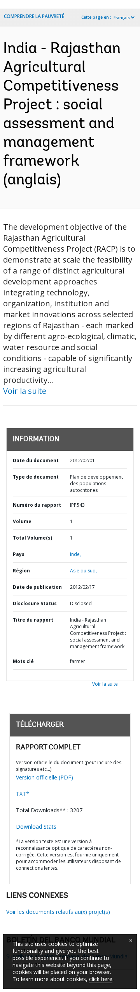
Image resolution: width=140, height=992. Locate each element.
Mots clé (23, 661)
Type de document (36, 477)
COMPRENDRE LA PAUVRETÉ (34, 16)
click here (100, 979)
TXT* (22, 793)
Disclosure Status (35, 603)
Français (122, 17)
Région (21, 570)
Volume (22, 521)
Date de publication (37, 587)
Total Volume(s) (32, 537)
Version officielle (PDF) (44, 777)
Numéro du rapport (37, 505)
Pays (18, 554)
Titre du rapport (33, 620)
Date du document (36, 460)
